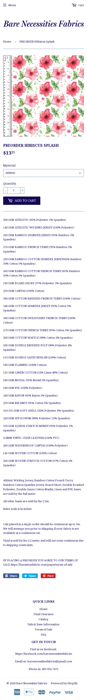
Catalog (43, 619)
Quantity (9, 183)
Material (9, 165)
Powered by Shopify (64, 683)
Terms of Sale (43, 629)
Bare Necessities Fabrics (31, 683)
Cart (81, 5)
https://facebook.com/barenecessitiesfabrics (43, 653)
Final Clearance (44, 614)
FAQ (43, 634)
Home (7, 41)
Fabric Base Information (43, 624)
